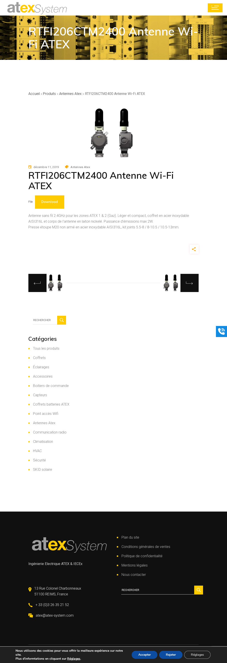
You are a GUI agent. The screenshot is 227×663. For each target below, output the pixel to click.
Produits (49, 94)
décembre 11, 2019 (46, 167)
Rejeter (171, 655)
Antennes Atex (70, 94)
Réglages (73, 659)
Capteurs (40, 395)
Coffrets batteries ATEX (51, 404)
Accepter (144, 655)
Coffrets (39, 358)
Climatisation (43, 441)
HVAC (37, 451)
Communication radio (50, 432)
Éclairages (41, 367)
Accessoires (43, 376)
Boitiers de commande (51, 386)
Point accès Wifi (45, 414)
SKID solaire (42, 469)
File (30, 201)
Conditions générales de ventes (145, 547)
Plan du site (130, 537)
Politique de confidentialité (141, 556)
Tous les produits (46, 348)
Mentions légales (134, 565)
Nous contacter (133, 575)
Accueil (34, 94)
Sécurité (39, 460)
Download (49, 202)
